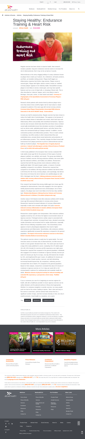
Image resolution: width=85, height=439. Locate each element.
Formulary (38, 406)
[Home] (11, 8)
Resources (23, 408)
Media (61, 422)
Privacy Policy (23, 430)
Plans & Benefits (24, 400)
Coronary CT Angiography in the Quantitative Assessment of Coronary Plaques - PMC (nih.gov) (41, 97)
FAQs (22, 411)
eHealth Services (55, 400)
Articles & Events (10, 15)
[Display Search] (78, 9)
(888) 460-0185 (66, 2)
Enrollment (23, 405)
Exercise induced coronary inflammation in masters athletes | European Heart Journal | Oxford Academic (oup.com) (41, 208)
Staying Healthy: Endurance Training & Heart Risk (38, 15)
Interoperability (69, 400)
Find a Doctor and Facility (40, 403)
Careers (68, 405)
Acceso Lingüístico (62, 386)
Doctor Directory (45, 422)
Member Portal (69, 411)
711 (37, 377)
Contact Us (23, 414)
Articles (19, 15)
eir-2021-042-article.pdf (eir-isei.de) (37, 148)
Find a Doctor (24, 397)
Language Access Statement (16, 379)
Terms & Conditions (47, 430)
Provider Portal (54, 397)
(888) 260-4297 (28, 377)
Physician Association (53, 403)
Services (23, 402)
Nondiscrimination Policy (34, 430)
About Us (68, 408)
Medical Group (69, 397)
